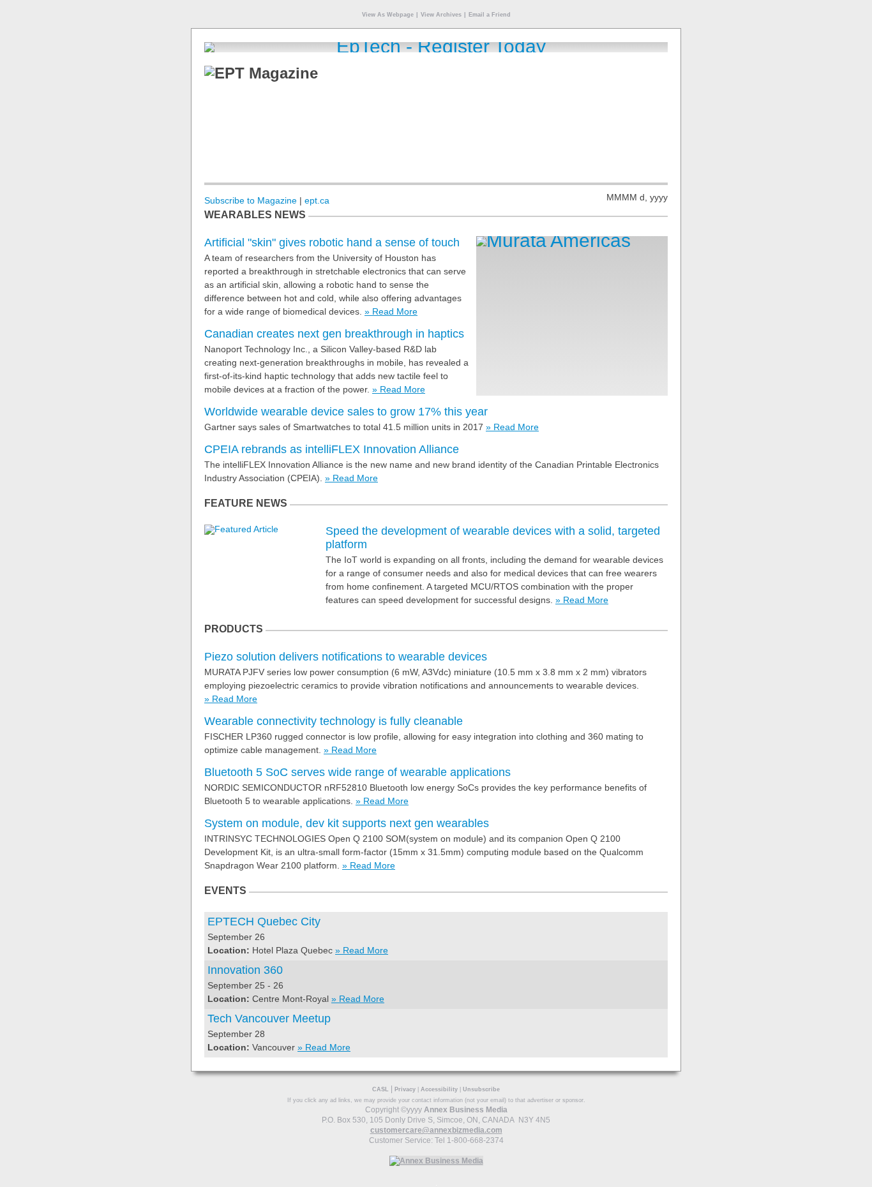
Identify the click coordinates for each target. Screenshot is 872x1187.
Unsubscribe (481, 1089)
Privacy (405, 1089)
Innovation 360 (245, 970)
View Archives (441, 14)
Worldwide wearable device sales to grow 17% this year (346, 411)
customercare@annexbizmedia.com (436, 1130)
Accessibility (439, 1089)
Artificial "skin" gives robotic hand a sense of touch (332, 242)
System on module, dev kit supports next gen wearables (346, 823)
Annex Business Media (465, 1109)
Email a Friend (490, 14)
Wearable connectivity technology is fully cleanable (333, 721)
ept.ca (316, 200)
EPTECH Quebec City (263, 921)
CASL (380, 1089)
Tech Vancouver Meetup (269, 1018)
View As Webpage (388, 14)
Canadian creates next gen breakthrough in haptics (334, 333)
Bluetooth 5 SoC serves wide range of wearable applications (357, 772)
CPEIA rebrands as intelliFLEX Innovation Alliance (331, 449)
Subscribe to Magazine (250, 200)
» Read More (391, 311)
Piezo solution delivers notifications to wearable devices (345, 656)
